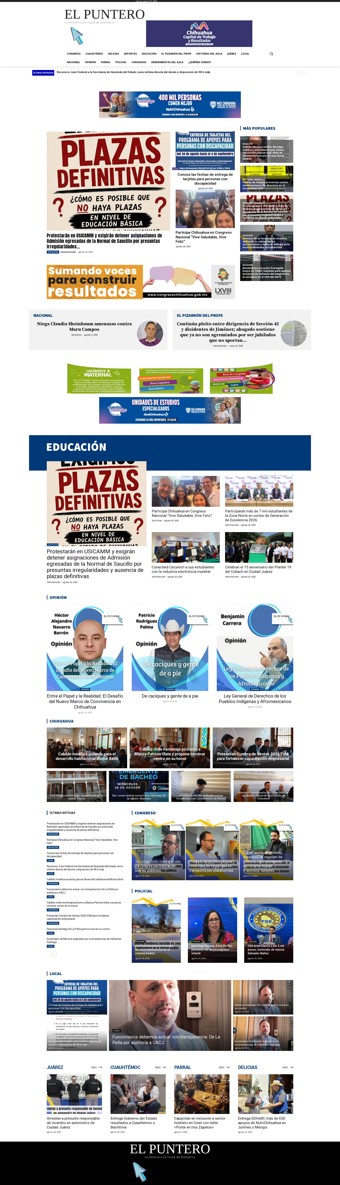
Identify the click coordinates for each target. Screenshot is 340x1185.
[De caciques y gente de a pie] (170, 647)
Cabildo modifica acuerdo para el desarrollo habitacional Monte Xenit (85, 879)
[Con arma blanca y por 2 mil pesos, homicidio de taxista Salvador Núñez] (268, 930)
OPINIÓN (85, 689)
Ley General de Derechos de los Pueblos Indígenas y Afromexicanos (255, 698)
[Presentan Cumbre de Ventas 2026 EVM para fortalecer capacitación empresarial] (253, 748)
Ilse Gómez (76, 334)
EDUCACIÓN (53, 252)
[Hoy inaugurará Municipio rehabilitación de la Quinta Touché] (77, 786)
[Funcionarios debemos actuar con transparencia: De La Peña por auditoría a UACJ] (170, 1015)
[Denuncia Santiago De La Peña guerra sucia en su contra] (263, 997)
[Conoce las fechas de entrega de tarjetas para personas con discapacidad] (205, 151)
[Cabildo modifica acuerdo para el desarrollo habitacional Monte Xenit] (87, 748)
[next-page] (54, 953)
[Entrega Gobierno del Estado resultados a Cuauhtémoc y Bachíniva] (138, 1094)
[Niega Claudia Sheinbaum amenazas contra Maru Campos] (150, 334)
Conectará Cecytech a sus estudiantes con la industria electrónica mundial (183, 569)
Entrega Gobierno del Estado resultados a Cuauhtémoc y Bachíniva (133, 1122)
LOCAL (175, 169)
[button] (271, 53)
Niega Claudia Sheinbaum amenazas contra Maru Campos (84, 326)
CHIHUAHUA (53, 883)
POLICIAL (141, 942)
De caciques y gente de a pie (170, 696)
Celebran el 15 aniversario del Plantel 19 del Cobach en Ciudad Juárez (258, 569)
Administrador (68, 252)
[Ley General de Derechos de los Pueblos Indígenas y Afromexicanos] (255, 647)
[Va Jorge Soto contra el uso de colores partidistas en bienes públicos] (158, 849)
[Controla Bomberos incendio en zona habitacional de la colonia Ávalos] (156, 930)
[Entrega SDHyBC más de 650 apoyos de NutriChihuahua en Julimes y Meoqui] (265, 1094)
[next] (305, 73)
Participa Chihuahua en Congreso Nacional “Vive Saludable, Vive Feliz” (204, 236)
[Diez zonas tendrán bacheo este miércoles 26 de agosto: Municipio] (139, 786)
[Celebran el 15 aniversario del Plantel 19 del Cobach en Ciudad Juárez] (259, 547)
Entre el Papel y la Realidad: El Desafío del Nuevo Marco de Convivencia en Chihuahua (85, 701)
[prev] (300, 73)
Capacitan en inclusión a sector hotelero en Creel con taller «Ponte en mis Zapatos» (199, 1122)
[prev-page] (49, 953)
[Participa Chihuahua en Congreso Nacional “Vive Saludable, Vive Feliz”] (205, 209)
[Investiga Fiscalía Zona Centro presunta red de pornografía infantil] (212, 930)
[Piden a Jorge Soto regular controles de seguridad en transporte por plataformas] (212, 849)
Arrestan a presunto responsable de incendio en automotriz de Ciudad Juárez (73, 1122)
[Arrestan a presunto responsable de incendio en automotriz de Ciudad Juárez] (74, 1094)
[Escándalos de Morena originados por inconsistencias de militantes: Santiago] (263, 1033)
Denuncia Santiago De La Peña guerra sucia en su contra (78, 929)
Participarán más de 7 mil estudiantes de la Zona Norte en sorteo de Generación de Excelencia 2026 (259, 515)
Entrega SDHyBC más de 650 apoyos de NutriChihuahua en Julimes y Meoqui (262, 1122)
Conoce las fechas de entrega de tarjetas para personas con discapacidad (205, 179)
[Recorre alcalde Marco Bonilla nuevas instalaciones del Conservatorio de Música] (201, 786)
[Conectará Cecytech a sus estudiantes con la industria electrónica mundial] (186, 547)
